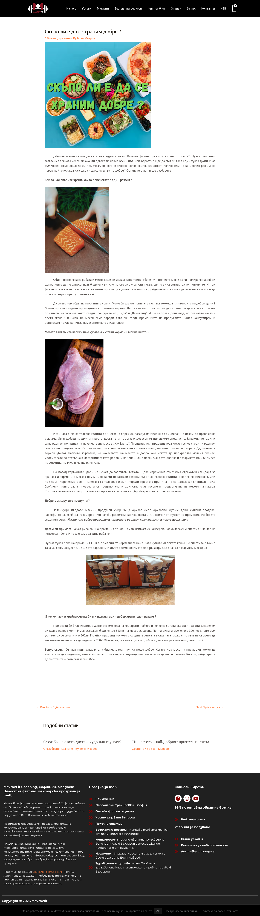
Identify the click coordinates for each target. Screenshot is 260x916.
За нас (191, 8)
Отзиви (176, 8)
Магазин (103, 8)
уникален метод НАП (48, 871)
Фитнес (52, 38)
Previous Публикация (53, 707)
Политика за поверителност (219, 911)
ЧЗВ (223, 8)
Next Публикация (209, 707)
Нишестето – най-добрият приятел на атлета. (171, 742)
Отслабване (51, 749)
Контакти (208, 8)
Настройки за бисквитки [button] (181, 911)
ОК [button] (158, 911)
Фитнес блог (156, 8)
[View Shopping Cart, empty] (234, 8)
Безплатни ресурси (128, 8)
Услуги (86, 8)
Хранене (65, 38)
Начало (71, 8)
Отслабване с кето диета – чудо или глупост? (82, 742)
